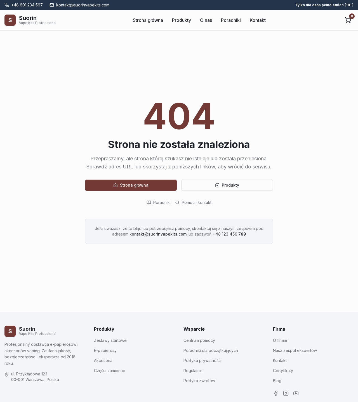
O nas (206, 20)
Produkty (181, 20)
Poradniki (231, 20)
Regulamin (192, 370)
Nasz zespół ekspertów (295, 350)
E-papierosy (105, 350)
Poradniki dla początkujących (210, 350)
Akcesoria (103, 360)
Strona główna (148, 20)
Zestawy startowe (110, 340)
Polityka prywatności (202, 360)
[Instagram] (286, 393)
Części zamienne (109, 370)
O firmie (280, 340)
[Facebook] (276, 393)
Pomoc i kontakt (196, 202)
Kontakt (258, 20)
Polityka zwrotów (199, 380)
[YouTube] (296, 393)
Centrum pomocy (199, 340)
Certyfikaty (283, 370)
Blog (277, 380)
